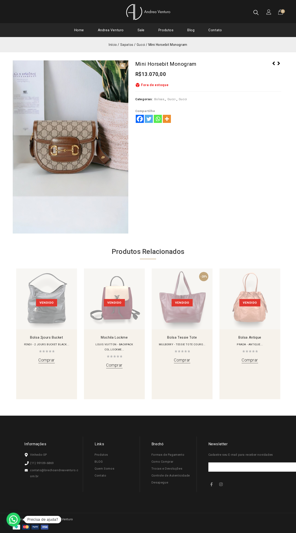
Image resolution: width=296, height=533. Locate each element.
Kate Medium (273, 66)
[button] (123, 66)
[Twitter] (149, 119)
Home (79, 30)
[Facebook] (140, 119)
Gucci (141, 45)
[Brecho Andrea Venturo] (148, 11)
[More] (167, 119)
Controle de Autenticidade (170, 475)
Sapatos (126, 45)
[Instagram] (222, 484)
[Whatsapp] (158, 119)
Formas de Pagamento (167, 454)
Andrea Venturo (111, 30)
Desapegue (159, 482)
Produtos (166, 30)
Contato (215, 30)
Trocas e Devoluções (166, 468)
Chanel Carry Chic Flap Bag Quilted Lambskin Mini (278, 69)
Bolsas (159, 99)
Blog (190, 30)
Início (113, 45)
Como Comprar (162, 461)
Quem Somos (104, 468)
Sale (141, 30)
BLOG (99, 461)
